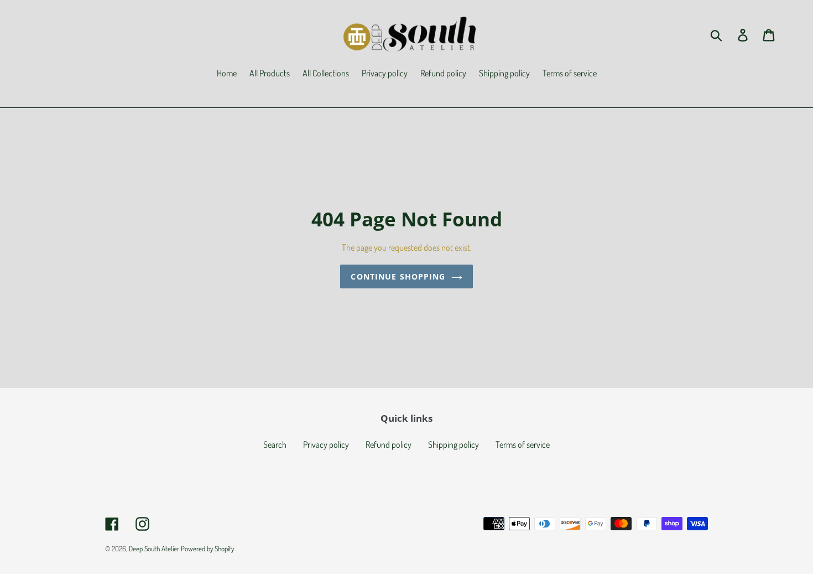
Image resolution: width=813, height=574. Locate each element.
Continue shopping (398, 276)
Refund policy (388, 444)
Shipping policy (453, 444)
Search (274, 444)
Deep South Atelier (154, 548)
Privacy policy (326, 444)
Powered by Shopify (207, 548)
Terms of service (523, 444)
